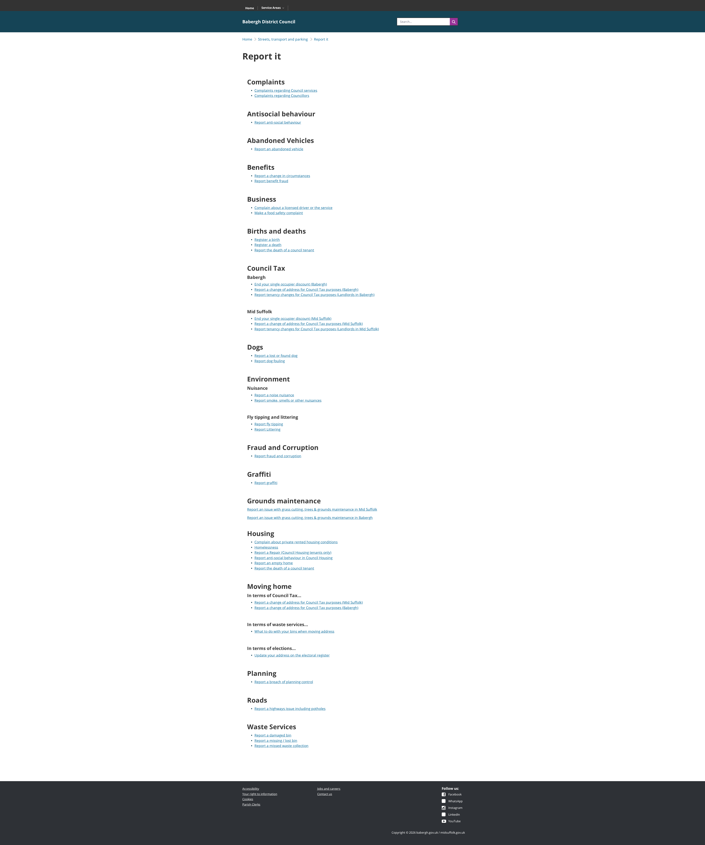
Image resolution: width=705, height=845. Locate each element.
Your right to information (259, 794)
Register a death (267, 244)
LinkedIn (454, 815)
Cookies (247, 799)
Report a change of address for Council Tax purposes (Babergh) (306, 289)
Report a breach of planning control (283, 681)
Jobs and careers (328, 789)
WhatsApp (455, 801)
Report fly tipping (268, 424)
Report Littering (267, 429)
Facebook (455, 794)
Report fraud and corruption (277, 456)
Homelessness (266, 547)
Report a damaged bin (272, 735)
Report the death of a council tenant (284, 250)
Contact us (324, 794)
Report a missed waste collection (281, 745)
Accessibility (250, 789)
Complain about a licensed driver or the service (293, 207)
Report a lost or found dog (275, 355)
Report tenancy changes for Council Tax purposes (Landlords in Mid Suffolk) (316, 329)
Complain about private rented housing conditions (296, 542)
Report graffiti (265, 482)
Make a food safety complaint (278, 212)
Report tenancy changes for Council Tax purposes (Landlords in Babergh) (314, 294)
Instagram (455, 808)
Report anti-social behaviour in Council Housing (293, 557)
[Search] (454, 21)
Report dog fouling (269, 361)
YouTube (454, 821)
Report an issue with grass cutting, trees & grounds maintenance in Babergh (310, 517)
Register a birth (267, 239)
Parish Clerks (251, 804)
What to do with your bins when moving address (294, 631)
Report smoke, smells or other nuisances (287, 400)
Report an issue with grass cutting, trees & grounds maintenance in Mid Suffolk (312, 509)
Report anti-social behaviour (277, 122)
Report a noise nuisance (274, 395)
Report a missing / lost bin (275, 740)
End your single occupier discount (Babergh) (290, 284)
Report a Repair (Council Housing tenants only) (292, 552)
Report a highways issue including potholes (290, 708)
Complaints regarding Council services (285, 90)
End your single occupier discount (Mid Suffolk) (292, 318)
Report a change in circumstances (282, 175)
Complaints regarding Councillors (281, 95)
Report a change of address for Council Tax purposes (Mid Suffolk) (308, 323)
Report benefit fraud (271, 181)
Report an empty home (273, 563)
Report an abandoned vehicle (278, 149)
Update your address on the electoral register (292, 655)
